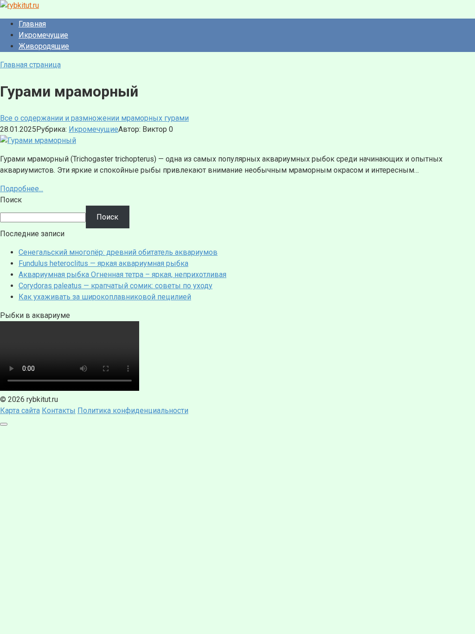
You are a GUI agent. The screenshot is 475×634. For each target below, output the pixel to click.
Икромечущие (43, 35)
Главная (32, 23)
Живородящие (44, 46)
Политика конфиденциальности (132, 410)
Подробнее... (21, 188)
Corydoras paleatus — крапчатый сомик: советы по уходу (115, 285)
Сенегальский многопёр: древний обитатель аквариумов (118, 252)
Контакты (59, 410)
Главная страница (30, 64)
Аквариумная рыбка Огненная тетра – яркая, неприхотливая (122, 274)
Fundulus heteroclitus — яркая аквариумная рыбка (103, 263)
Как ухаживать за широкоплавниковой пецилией (105, 296)
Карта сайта (20, 410)
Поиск (11, 199)
